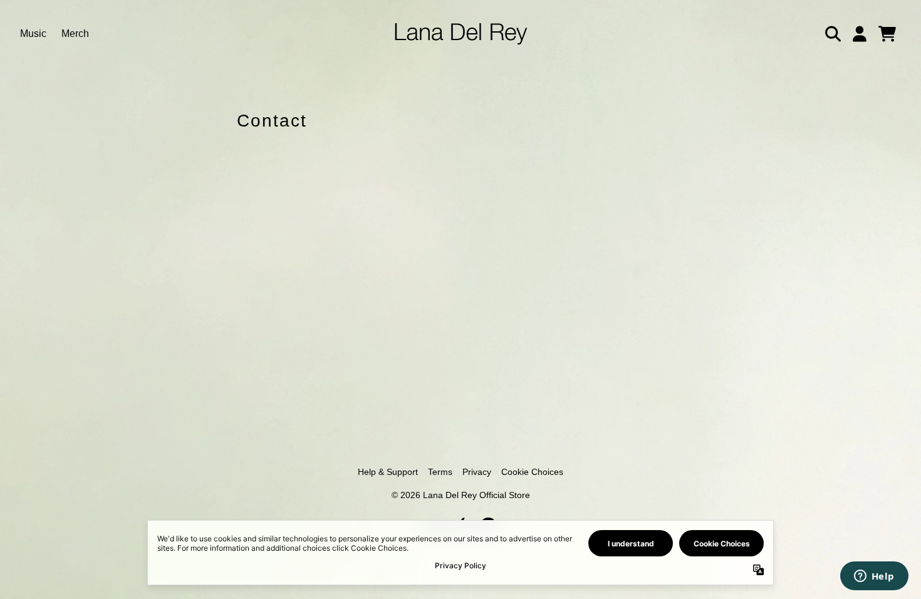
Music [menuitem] (33, 33)
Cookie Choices (532, 472)
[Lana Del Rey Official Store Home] (460, 33)
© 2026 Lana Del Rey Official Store (461, 495)
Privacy (476, 472)
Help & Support (388, 472)
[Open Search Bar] (832, 34)
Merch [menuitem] (75, 33)
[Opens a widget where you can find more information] (874, 577)
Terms (440, 472)
